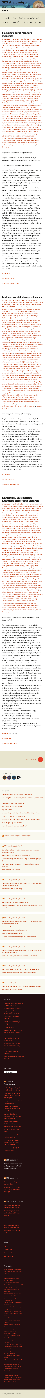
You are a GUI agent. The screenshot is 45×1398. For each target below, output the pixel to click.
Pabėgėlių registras (32, 101)
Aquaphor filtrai (7, 810)
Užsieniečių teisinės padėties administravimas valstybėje (20, 134)
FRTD (12, 50)
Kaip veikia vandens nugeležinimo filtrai (14, 930)
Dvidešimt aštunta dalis (10, 283)
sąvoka (28, 107)
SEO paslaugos (10, 982)
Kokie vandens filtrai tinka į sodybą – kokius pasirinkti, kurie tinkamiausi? (12, 1142)
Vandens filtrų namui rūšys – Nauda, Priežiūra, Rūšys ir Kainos (21, 813)
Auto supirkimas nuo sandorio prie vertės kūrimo (17, 794)
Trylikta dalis (6, 738)
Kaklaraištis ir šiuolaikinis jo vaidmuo (13, 803)
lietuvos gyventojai (21, 81)
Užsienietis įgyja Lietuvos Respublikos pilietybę (17, 140)
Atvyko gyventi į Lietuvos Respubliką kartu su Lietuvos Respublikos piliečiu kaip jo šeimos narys (22, 41)
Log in (6, 1246)
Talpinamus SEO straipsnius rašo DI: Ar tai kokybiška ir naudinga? (12, 1189)
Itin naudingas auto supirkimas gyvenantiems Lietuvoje (19, 973)
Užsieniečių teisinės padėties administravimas (23, 131)
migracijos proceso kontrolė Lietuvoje (12, 1377)
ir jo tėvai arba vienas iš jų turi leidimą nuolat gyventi (24, 59)
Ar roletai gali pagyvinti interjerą (12, 823)
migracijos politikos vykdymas (19, 90)
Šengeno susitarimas (26, 109)
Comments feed (9, 1253)
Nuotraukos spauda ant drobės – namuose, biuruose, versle (20, 969)
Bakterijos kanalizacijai (9, 1082)
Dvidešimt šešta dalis (9, 743)
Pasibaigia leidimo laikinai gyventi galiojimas (15, 103)
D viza (18, 43)
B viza (8, 43)
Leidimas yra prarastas (17, 79)
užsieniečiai (21, 118)
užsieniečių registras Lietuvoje (11, 125)
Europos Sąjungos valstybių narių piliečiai (14, 1285)
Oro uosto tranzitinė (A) (17, 101)
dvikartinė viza (31, 43)
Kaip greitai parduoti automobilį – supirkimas (16, 855)
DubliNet (23, 43)
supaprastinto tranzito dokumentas (13, 112)
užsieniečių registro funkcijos (31, 125)
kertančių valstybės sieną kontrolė (29, 65)
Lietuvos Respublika (34, 81)
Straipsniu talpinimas (15, 1201)
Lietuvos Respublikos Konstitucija (12, 1362)
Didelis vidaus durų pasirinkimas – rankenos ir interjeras (19, 956)
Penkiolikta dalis (8, 278)
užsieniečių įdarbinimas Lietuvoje (18, 123)
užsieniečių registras (35, 123)
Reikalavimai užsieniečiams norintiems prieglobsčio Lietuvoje (20, 499)
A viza (24, 39)
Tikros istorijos (19, 504)
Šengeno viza (38, 109)
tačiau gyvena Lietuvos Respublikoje (29, 114)
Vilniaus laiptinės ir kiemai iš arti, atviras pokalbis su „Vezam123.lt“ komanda (12, 1011)
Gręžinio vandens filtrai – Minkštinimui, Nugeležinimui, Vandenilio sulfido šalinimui (12, 1124)
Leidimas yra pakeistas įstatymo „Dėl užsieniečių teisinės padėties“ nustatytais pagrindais (13, 1346)
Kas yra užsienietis (25, 63)
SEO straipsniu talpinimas (14, 846)
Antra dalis (6, 474)
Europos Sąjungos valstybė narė (12, 48)
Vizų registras (14, 145)
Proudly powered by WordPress (12, 1394)
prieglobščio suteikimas (18, 105)
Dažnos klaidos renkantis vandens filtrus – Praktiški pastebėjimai (12, 1095)
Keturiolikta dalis (8, 479)
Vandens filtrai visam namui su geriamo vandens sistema (19, 937)
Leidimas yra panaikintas (10, 1351)
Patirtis (16, 39)
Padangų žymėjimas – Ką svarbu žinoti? (14, 816)
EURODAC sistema (14, 46)
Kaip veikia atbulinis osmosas (11, 870)
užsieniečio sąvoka (31, 118)
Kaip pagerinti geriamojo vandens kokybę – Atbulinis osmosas (21, 986)
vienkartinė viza (22, 143)
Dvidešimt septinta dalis (10, 484)
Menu (4, 11)
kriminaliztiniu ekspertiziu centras (20, 68)
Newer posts (33, 759)
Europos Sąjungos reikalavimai (30, 46)
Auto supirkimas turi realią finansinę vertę (15, 902)
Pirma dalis (6, 733)
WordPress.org (9, 1256)
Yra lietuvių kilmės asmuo (27, 145)
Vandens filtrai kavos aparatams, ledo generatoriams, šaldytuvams (13, 1116)
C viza (12, 43)
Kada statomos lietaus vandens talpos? (14, 826)
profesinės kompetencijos (17, 107)
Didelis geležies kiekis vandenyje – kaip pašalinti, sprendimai (12, 1108)
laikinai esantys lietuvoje (10, 1331)
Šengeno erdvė (14, 109)
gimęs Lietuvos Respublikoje (11, 1296)
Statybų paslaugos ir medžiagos (17, 835)
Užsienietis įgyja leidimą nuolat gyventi (24, 138)
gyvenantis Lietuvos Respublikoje (27, 54)
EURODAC (5, 46)
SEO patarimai (12, 1159)
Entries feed (8, 1250)
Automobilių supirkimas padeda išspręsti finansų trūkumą (12, 1213)
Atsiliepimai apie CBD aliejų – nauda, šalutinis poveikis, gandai (21, 819)
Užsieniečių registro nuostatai (11, 127)
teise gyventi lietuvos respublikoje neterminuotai (17, 116)
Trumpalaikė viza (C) (10, 118)
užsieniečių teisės (27, 127)
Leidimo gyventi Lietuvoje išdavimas (22, 297)
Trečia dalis (6, 273)
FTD (16, 50)
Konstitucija (5, 68)
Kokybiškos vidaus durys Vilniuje (12, 806)
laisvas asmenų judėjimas (16, 70)
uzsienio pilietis (11, 143)
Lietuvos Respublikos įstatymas (12, 83)
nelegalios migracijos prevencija (26, 94)
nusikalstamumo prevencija (18, 98)
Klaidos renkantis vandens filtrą (12, 889)
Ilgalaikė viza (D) (7, 57)
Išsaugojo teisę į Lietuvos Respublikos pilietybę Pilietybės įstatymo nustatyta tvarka (13, 1313)
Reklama (17, 300)
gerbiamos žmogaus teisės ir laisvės (22, 52)
